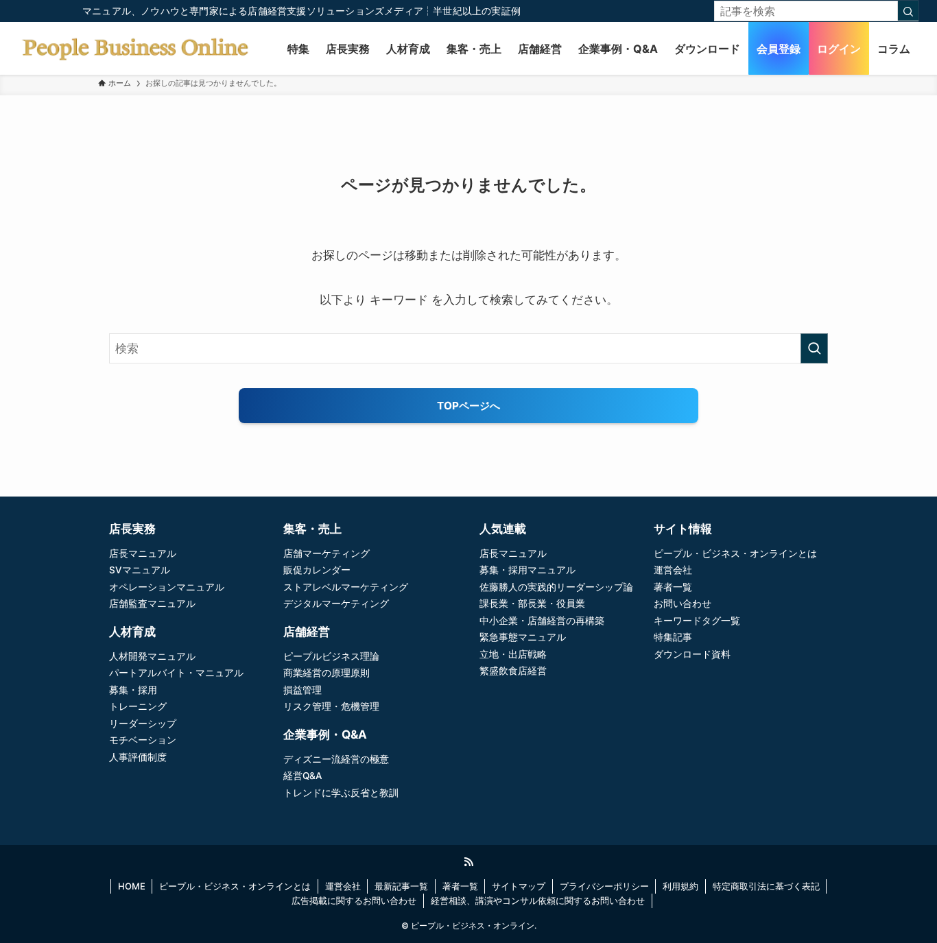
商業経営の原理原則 (326, 672)
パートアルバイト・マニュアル (176, 672)
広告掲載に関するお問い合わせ (354, 900)
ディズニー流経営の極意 (336, 759)
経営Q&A (302, 775)
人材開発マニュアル (152, 656)
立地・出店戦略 (513, 654)
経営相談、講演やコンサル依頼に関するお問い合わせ (538, 900)
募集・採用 (133, 689)
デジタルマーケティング (336, 603)
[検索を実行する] (814, 348)
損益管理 (302, 689)
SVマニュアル (139, 569)
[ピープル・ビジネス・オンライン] (135, 48)
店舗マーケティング (326, 553)
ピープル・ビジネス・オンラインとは (735, 553)
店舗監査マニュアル (152, 603)
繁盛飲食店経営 (513, 670)
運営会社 (673, 569)
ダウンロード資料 (692, 654)
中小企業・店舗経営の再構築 (541, 620)
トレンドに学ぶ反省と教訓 (341, 792)
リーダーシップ (142, 723)
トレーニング (138, 706)
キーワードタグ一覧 (697, 620)
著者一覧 (673, 587)
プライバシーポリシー (604, 886)
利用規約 (680, 886)
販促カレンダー (317, 569)
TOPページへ (468, 405)
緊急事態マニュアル (522, 637)
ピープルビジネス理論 (331, 656)
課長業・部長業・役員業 (532, 603)
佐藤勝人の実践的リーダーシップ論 (556, 587)
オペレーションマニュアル (166, 587)
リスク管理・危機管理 (331, 706)
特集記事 (673, 637)
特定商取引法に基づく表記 (766, 886)
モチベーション (142, 740)
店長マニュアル (142, 553)
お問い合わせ (682, 603)
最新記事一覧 (401, 886)
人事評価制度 (138, 757)
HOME (131, 886)
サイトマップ (518, 886)
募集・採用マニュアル (527, 569)
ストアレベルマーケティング (345, 587)
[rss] (468, 862)
